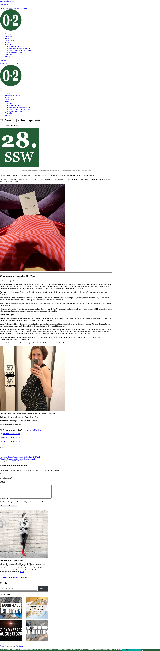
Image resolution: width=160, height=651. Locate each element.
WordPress (19, 646)
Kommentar (4, 498)
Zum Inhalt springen (7, 1)
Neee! (130, 650)
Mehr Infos (137, 650)
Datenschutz (9, 54)
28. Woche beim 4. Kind (11, 434)
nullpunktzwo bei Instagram (10, 577)
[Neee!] (142, 650)
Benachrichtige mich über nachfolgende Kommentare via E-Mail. (25, 502)
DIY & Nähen (10, 40)
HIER (22, 572)
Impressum (8, 56)
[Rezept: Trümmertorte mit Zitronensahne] (37, 608)
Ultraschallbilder (14, 46)
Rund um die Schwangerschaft (19, 48)
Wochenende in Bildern (13, 36)
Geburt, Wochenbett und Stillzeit (20, 50)
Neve (2, 646)
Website (2, 482)
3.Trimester (19, 461)
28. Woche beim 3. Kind (11, 437)
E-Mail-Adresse (6, 478)
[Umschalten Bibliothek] (38, 103)
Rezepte (7, 38)
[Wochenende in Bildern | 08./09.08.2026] (37, 631)
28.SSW (12, 461)
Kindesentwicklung (16, 52)
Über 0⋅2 (8, 34)
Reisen (7, 42)
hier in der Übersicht (34, 430)
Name (2, 474)
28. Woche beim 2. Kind (11, 441)
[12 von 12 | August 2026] (11, 631)
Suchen (42, 588)
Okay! (125, 650)
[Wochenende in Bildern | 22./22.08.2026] (11, 608)
